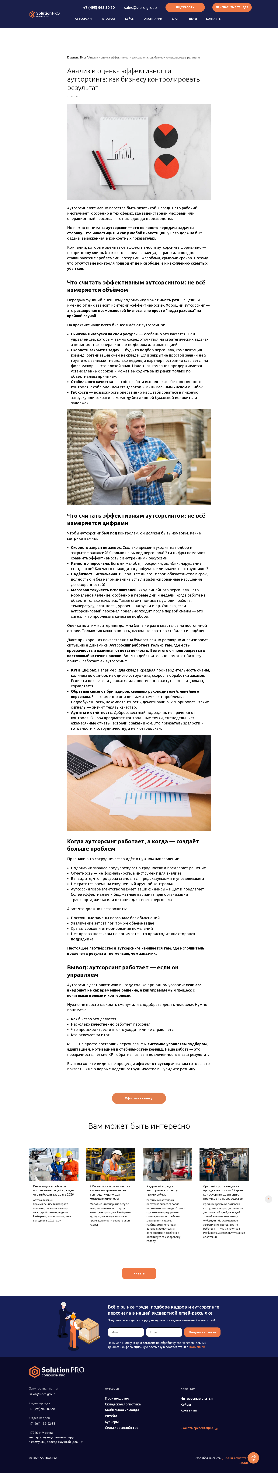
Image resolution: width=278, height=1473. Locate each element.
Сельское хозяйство (121, 1427)
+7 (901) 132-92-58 (42, 1423)
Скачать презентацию (197, 1428)
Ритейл (111, 1416)
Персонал (107, 18)
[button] (232, 7)
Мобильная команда (122, 1410)
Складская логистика (123, 1404)
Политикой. (197, 1347)
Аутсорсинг (84, 18)
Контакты (213, 18)
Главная (72, 57)
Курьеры (112, 1422)
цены (193, 18)
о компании (153, 18)
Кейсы (129, 18)
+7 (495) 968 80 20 (99, 7)
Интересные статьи (197, 1398)
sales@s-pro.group (140, 7)
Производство (117, 1398)
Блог (175, 18)
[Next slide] (268, 1199)
